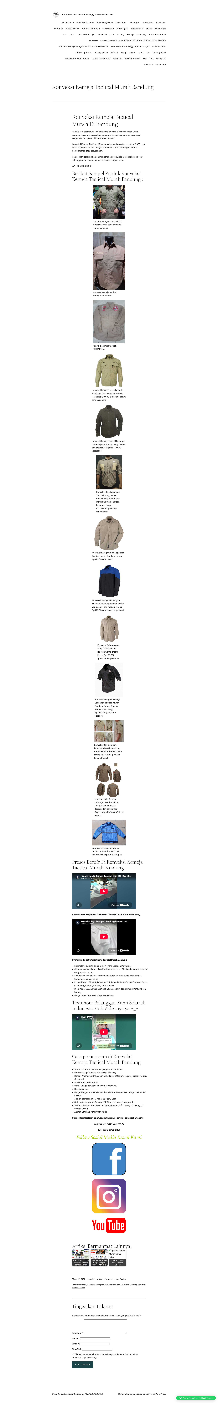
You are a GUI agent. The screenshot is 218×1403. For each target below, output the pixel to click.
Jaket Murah (83, 34)
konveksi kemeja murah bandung (123, 1285)
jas (93, 34)
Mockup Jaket (159, 46)
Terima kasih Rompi (101, 58)
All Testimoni (67, 22)
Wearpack (161, 58)
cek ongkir (134, 22)
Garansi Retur (137, 28)
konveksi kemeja (79, 1285)
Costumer (161, 22)
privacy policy (101, 52)
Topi (151, 58)
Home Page (160, 28)
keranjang (141, 34)
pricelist (88, 52)
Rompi (124, 52)
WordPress (160, 1394)
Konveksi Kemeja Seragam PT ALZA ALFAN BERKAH (84, 46)
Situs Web (77, 1349)
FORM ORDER (72, 28)
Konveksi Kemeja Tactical (115, 1279)
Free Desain (108, 28)
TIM (145, 58)
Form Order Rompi (91, 28)
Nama (75, 1338)
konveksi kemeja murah (97, 1285)
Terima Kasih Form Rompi (76, 58)
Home (149, 28)
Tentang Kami (159, 52)
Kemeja (130, 34)
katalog (120, 34)
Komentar (77, 1333)
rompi (132, 52)
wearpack (148, 64)
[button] (196, 1398)
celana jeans (148, 22)
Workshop (161, 64)
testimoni (117, 58)
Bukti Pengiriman (105, 22)
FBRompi (58, 28)
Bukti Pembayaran (85, 22)
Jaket (64, 34)
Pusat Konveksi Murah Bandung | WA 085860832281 (87, 14)
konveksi (93, 40)
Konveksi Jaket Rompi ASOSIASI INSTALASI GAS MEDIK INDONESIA (133, 40)
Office (79, 52)
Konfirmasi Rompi (157, 34)
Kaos (112, 34)
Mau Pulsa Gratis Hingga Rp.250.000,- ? (130, 46)
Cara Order (121, 22)
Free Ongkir (122, 28)
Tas (148, 52)
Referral (114, 52)
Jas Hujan (102, 34)
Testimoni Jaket (132, 58)
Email (75, 1344)
